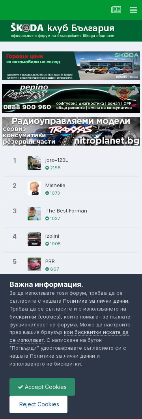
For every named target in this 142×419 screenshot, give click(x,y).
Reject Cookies (38, 404)
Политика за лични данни (95, 301)
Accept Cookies (45, 386)
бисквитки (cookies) (35, 316)
